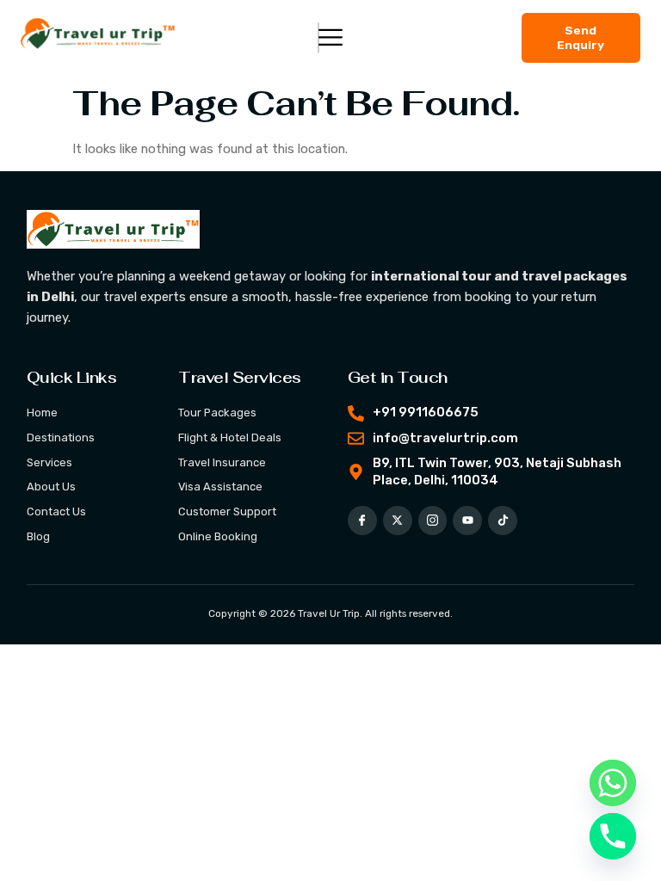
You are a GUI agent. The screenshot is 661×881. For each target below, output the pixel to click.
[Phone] (613, 836)
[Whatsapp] (613, 783)
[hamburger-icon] (318, 37)
